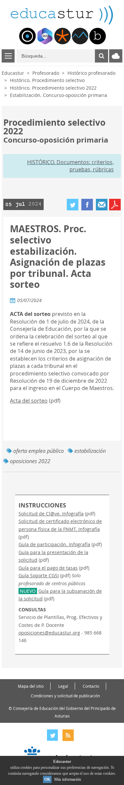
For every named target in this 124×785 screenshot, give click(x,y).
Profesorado (45, 73)
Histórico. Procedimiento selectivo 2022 (53, 88)
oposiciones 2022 (30, 461)
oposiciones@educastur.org (49, 633)
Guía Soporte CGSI (39, 575)
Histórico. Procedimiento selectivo (47, 80)
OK (47, 779)
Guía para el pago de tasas (48, 568)
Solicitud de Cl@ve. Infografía (51, 513)
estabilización (90, 451)
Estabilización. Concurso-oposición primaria (58, 95)
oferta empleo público (38, 451)
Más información (67, 779)
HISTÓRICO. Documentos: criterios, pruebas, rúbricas (70, 165)
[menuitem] (27, 36)
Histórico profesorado (91, 73)
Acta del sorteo (29, 400)
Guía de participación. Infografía (54, 544)
